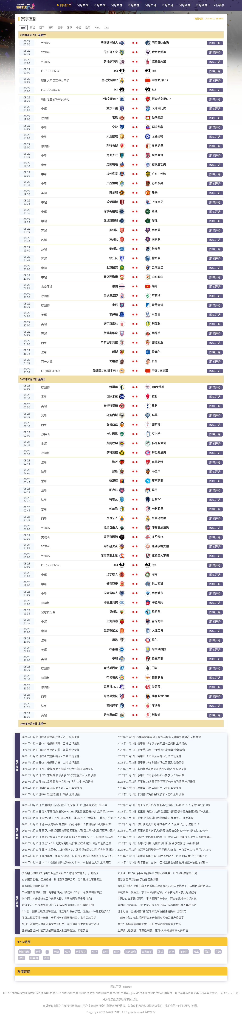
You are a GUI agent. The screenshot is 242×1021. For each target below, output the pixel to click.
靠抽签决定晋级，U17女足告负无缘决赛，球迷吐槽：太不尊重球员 (157, 905)
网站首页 (65, 5)
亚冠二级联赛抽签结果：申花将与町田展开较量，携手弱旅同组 (59, 917)
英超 (32, 27)
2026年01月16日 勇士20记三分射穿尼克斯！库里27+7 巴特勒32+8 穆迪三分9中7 (69, 818)
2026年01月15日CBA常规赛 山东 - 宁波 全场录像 (51, 756)
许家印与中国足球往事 (35, 886)
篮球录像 (133, 5)
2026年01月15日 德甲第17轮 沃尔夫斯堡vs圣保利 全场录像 (152, 743)
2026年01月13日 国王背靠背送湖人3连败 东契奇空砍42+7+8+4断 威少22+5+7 (162, 830)
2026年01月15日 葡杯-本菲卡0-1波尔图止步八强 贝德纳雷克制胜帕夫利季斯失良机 (70, 849)
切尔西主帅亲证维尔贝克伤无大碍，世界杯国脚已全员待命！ (58, 898)
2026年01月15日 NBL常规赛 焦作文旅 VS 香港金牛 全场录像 (57, 781)
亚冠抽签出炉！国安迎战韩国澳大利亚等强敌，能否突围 (55, 930)
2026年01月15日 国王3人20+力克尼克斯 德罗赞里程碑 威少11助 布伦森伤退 (66, 843)
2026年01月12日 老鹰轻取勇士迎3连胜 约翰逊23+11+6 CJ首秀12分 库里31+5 (162, 856)
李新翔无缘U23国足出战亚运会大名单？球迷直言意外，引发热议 (60, 873)
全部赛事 (218, 5)
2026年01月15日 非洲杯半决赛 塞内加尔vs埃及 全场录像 (150, 794)
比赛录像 (130, 951)
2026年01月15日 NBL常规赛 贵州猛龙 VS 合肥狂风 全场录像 (57, 769)
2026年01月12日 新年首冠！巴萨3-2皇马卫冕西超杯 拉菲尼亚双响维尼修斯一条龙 (165, 862)
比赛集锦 (80, 951)
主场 (218, 951)
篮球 (160, 951)
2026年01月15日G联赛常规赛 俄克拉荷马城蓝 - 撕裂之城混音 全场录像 (159, 737)
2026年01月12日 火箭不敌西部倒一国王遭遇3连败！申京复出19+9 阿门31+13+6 (164, 849)
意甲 (60, 27)
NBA (97, 27)
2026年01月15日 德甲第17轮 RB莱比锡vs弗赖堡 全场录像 (151, 749)
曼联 (207, 951)
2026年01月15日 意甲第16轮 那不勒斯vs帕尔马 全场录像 (150, 775)
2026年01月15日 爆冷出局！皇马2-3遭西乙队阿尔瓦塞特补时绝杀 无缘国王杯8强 (69, 856)
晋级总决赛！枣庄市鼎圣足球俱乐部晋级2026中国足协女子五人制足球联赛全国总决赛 (168, 886)
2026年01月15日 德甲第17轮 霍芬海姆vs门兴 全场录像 (149, 756)
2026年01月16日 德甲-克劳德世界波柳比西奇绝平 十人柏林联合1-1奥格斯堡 (66, 824)
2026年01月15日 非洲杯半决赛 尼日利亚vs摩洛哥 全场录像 (152, 769)
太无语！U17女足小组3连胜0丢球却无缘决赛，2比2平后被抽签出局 (157, 873)
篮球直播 (99, 5)
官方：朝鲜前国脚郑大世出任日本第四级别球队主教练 (149, 924)
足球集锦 (150, 5)
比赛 (38, 951)
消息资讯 (24, 951)
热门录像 (17, 765)
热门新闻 (17, 901)
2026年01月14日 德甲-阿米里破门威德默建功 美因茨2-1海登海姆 (155, 818)
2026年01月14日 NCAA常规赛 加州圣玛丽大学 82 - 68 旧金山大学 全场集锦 (66, 862)
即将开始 (215, 43)
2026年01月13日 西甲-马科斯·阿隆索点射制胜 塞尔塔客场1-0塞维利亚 (158, 843)
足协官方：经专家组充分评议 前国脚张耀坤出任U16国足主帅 (58, 905)
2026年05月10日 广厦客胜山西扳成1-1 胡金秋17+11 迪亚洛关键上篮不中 (64, 805)
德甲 (51, 27)
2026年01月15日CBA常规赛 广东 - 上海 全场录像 (51, 762)
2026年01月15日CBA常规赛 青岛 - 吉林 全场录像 (51, 743)
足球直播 (82, 5)
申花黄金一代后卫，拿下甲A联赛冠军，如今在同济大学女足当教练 (156, 892)
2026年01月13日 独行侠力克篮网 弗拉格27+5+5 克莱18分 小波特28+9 (158, 824)
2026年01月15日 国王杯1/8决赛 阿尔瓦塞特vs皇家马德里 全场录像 (156, 781)
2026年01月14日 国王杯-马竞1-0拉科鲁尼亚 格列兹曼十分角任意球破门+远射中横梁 (166, 811)
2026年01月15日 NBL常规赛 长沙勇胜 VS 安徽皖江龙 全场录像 (59, 775)
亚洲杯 (184, 951)
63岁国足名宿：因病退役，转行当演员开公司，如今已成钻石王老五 (62, 879)
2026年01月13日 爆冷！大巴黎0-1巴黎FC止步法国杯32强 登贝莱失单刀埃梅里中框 (165, 837)
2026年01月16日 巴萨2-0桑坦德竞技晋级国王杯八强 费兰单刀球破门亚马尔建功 (68, 830)
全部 (23, 27)
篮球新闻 (201, 5)
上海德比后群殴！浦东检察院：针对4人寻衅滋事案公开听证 (152, 930)
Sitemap (127, 986)
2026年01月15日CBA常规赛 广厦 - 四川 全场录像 (51, 737)
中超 (78, 27)
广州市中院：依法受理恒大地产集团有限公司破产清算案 (150, 917)
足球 (56, 951)
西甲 (41, 27)
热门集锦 (17, 833)
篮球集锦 (167, 5)
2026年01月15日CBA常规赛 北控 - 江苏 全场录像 (51, 749)
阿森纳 (34, 958)
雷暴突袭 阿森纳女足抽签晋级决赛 (137, 879)
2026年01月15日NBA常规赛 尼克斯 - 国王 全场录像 (52, 788)
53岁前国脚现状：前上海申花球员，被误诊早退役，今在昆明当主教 (62, 892)
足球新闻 (184, 5)
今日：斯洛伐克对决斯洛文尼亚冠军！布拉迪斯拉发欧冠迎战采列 (60, 924)
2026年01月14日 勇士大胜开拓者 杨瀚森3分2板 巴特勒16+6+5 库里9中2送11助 (163, 805)
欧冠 (87, 27)
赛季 (196, 951)
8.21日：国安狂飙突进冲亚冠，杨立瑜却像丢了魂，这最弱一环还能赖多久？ (67, 911)
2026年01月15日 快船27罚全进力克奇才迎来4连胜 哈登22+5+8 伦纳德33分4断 (67, 837)
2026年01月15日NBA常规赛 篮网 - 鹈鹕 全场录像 (51, 794)
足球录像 (116, 5)
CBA (106, 27)
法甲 (69, 27)
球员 (105, 951)
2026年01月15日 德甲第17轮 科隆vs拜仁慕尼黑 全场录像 (150, 762)
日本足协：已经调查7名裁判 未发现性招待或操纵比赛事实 (151, 911)
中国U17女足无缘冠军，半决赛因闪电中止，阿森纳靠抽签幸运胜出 (157, 898)
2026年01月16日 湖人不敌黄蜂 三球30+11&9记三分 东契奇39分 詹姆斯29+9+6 (68, 811)
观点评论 (147, 951)
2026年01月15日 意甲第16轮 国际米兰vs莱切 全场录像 (149, 788)
